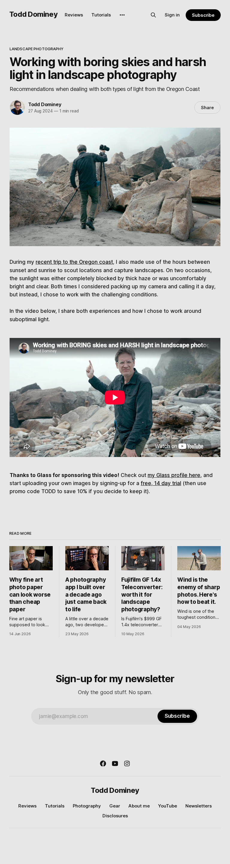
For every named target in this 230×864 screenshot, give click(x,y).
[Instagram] (127, 764)
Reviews (74, 15)
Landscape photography (37, 48)
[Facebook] (103, 764)
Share (207, 107)
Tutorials (101, 15)
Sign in (172, 15)
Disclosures (115, 816)
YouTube (167, 806)
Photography (87, 806)
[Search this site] (153, 15)
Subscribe (203, 15)
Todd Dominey (33, 14)
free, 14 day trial (161, 483)
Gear (114, 806)
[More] (122, 15)
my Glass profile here (174, 475)
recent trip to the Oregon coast (74, 262)
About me (139, 806)
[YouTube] (115, 764)
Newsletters (198, 806)
